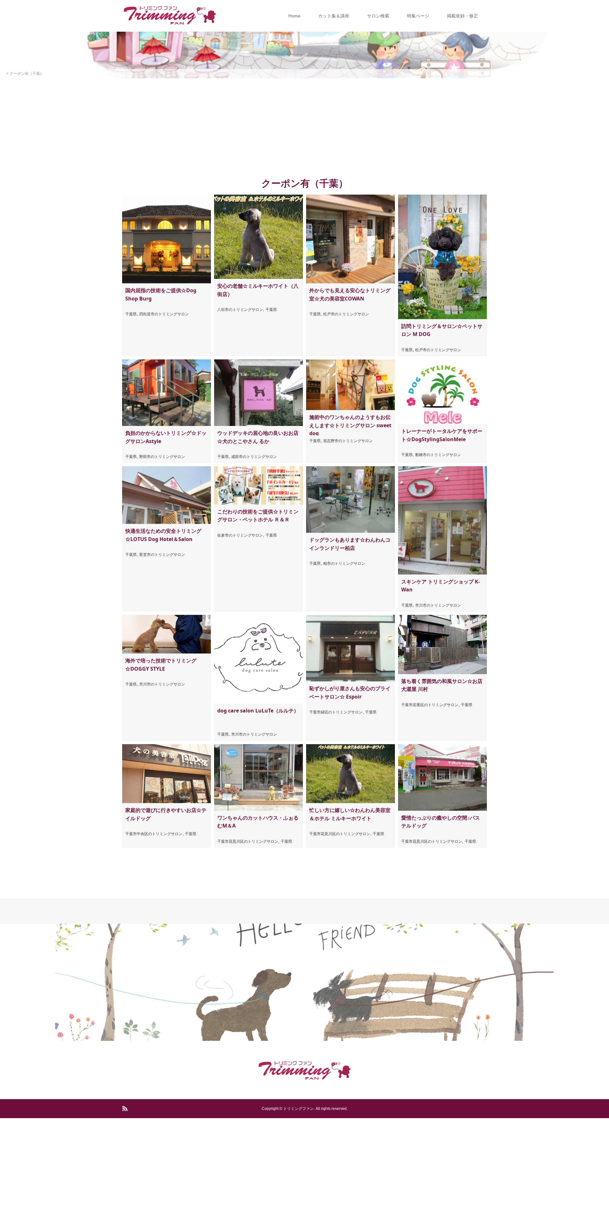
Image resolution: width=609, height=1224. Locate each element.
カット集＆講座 (333, 15)
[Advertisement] (304, 125)
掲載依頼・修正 (462, 15)
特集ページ (418, 15)
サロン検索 (378, 15)
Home (294, 15)
